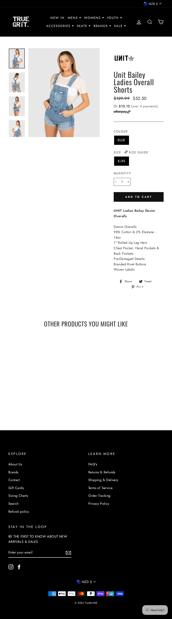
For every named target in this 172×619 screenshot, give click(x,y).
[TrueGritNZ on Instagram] (10, 566)
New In (57, 17)
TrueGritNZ (91, 603)
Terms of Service (100, 487)
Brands (101, 26)
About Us (15, 464)
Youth (113, 17)
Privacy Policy (98, 503)
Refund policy (18, 511)
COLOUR (121, 131)
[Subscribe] (68, 552)
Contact (14, 480)
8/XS (121, 161)
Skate (83, 26)
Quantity (122, 173)
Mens (73, 17)
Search (13, 503)
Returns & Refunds (101, 472)
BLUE (121, 140)
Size (131, 152)
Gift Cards (16, 487)
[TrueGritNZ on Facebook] (19, 566)
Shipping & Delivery (103, 480)
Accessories (59, 26)
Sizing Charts (18, 495)
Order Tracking (99, 495)
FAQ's (92, 464)
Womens (93, 17)
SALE (119, 26)
